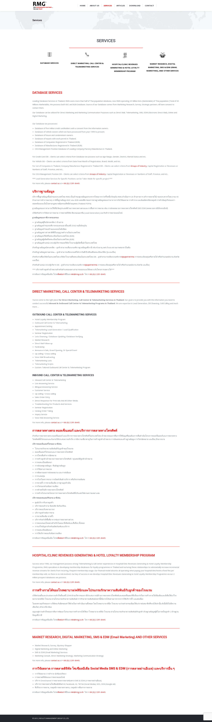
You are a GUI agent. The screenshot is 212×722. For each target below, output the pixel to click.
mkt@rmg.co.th (77, 274)
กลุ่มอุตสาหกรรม (127, 256)
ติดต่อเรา (61, 274)
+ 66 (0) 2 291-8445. (97, 274)
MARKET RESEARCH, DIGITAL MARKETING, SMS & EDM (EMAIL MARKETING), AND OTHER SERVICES (162, 67)
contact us (55, 183)
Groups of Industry (139, 166)
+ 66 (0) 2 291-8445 (71, 183)
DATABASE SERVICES (49, 63)
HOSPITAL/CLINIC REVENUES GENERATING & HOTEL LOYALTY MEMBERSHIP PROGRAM (124, 67)
